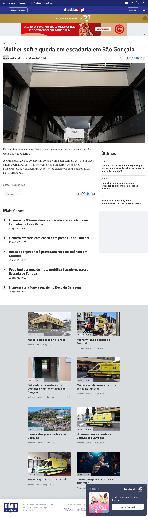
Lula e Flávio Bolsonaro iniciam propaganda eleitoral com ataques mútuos (119, 185)
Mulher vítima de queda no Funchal (93, 341)
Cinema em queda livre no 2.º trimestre (95, 481)
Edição (18, 9)
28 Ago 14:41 (49, 397)
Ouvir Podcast (128, 507)
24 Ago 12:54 (48, 344)
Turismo (11, 2)
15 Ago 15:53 (49, 442)
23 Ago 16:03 (99, 348)
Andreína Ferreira (84, 348)
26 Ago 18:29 (99, 393)
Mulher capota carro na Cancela (47, 479)
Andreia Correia (34, 344)
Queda (6, 184)
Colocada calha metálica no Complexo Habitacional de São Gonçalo (47, 388)
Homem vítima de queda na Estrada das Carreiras (94, 436)
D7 (4, 2)
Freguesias (22, 2)
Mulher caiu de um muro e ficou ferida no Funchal (96, 387)
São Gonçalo (18, 184)
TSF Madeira (35, 2)
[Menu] (4, 9)
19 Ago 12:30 (99, 442)
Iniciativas (48, 2)
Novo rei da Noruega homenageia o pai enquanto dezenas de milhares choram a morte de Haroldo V (122, 168)
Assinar (133, 9)
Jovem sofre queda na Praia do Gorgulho (47, 436)
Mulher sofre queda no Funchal (47, 339)
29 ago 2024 (37, 57)
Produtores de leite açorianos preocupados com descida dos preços (121, 202)
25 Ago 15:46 (48, 484)
